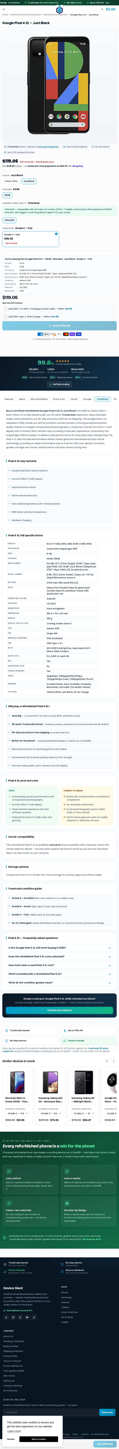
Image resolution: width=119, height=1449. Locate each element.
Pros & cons (59, 399)
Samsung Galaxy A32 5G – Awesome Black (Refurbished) (50, 1100)
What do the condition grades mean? (31, 982)
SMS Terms (9, 1375)
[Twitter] (20, 1317)
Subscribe (107, 1412)
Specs (22, 399)
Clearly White (11, 181)
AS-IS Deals (67, 1317)
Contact (85, 1434)
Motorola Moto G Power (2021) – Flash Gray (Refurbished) (16, 1100)
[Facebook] (6, 1317)
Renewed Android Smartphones (26, 14)
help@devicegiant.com (73, 1437)
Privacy (66, 1434)
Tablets (65, 1307)
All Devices (9, 1380)
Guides (64, 1322)
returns (63, 2)
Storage (87, 399)
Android (65, 1302)
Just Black (28, 181)
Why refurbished (38, 399)
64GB (7, 195)
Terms (75, 1434)
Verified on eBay (61, 384)
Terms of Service (12, 1361)
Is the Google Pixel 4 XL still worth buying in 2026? (37, 947)
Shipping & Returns (13, 1351)
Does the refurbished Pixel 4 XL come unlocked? (36, 956)
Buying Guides (10, 1346)
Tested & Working (12, 1385)
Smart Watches (69, 1312)
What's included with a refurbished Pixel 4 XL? (35, 973)
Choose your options (59, 1010)
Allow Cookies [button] (39, 1439)
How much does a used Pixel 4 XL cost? (31, 965)
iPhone (64, 1292)
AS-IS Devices (10, 1390)
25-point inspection (32, 2)
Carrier (74, 399)
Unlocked (9, 220)
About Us (8, 1336)
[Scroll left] (107, 1061)
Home (5, 14)
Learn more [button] (14, 1431)
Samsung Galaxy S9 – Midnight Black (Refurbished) (83, 1100)
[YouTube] (27, 1317)
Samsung (66, 1297)
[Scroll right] (114, 1061)
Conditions (102, 399)
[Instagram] (13, 1317)
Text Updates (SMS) (13, 1370)
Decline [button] (11, 1439)
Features (8, 399)
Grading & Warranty (13, 1341)
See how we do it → (92, 1239)
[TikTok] (34, 1317)
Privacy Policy (10, 1356)
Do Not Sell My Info (13, 1366)
